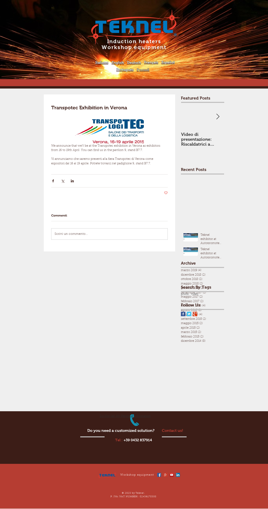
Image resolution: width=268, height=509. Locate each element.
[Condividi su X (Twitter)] (63, 181)
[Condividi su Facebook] (53, 181)
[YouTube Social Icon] (172, 475)
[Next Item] (218, 117)
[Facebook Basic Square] (183, 314)
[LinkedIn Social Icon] (178, 475)
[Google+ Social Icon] (165, 475)
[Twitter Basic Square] (189, 314)
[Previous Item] (187, 117)
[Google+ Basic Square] (195, 314)
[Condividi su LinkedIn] (72, 181)
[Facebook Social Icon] (159, 475)
